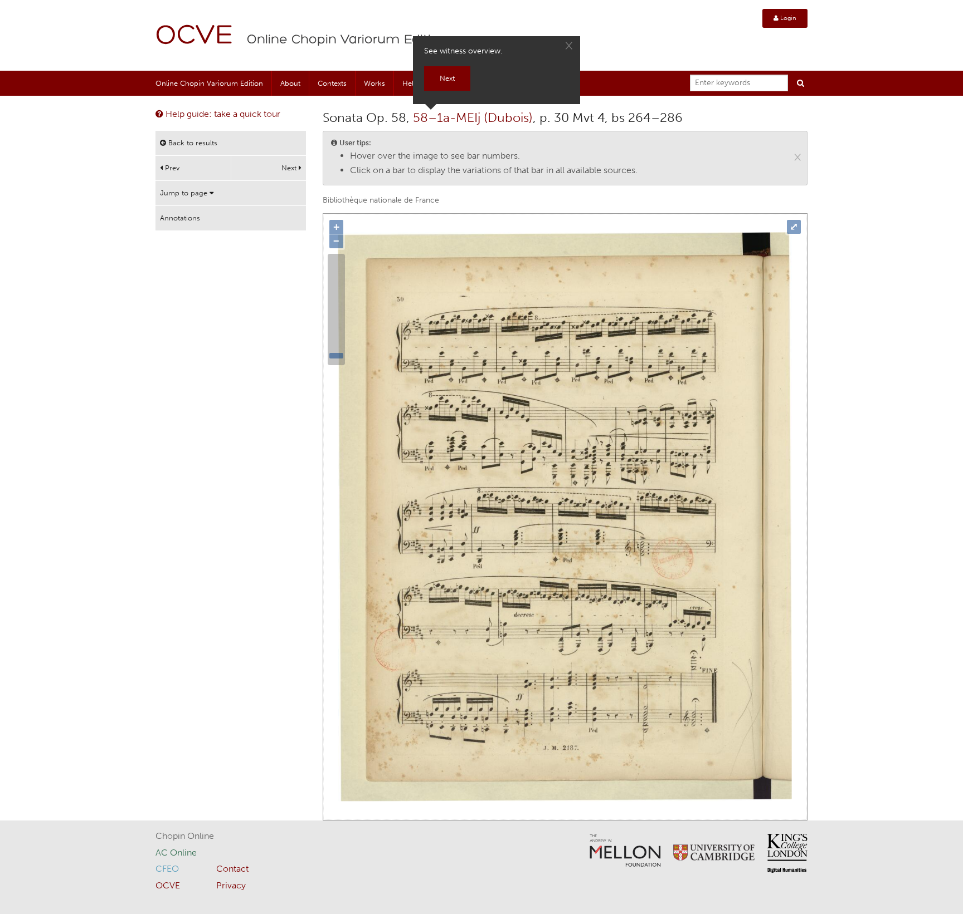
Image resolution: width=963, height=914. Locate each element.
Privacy (231, 885)
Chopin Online (184, 836)
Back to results (191, 143)
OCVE (194, 36)
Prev (171, 168)
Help (410, 83)
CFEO (167, 868)
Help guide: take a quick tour (221, 114)
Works (374, 83)
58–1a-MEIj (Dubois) (473, 117)
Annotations (180, 218)
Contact (232, 868)
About (290, 83)
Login (787, 18)
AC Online (176, 852)
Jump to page (185, 193)
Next (290, 168)
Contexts (332, 83)
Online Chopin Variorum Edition (347, 40)
